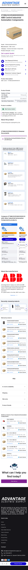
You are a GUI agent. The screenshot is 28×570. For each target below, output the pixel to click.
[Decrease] (2, 564)
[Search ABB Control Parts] (12, 281)
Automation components (17, 10)
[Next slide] (26, 244)
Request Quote (18, 563)
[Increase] (6, 564)
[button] (14, 61)
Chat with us (14, 481)
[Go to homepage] (14, 499)
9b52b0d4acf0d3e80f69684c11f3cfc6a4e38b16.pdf (14, 139)
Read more (13, 295)
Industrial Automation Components (9, 11)
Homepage (5, 10)
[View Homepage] (11, 3)
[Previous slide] (18, 244)
